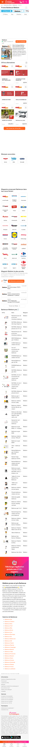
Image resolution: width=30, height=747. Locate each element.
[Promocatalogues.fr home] (10, 1)
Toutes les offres (8, 5)
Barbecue (15, 5)
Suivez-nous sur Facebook (7, 697)
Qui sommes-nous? (5, 687)
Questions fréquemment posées (8, 679)
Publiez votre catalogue (6, 689)
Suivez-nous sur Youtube (6, 701)
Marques (3, 684)
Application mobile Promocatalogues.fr (10, 686)
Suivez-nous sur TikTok (6, 703)
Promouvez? (4, 681)
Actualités (3, 691)
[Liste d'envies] (23, 2)
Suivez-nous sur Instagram (7, 699)
